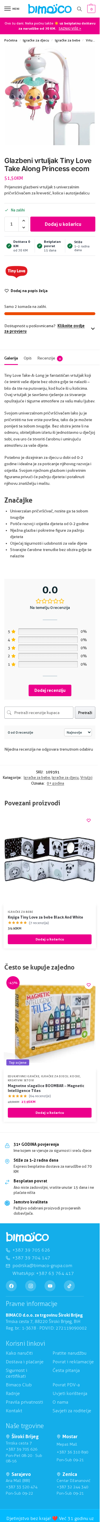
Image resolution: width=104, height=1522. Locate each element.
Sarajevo (21, 1474)
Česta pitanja (66, 1370)
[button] (90, 9)
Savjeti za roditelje (72, 1410)
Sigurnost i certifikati (16, 1373)
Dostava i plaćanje (25, 1361)
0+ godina (55, 783)
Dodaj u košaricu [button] (50, 939)
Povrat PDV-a (66, 1384)
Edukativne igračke (24, 1076)
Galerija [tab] (11, 358)
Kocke (75, 1076)
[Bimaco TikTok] (69, 1285)
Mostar (69, 1436)
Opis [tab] (27, 358)
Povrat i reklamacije (73, 1361)
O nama (60, 1402)
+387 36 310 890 (72, 1452)
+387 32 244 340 (72, 1487)
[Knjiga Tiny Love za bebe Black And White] (49, 859)
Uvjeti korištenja (70, 1393)
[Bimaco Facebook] (11, 1285)
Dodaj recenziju (50, 690)
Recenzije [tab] (49, 358)
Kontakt (14, 1410)
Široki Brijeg (25, 1436)
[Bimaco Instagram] (30, 1285)
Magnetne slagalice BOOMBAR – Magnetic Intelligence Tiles (46, 1088)
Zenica (69, 1474)
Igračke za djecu (36, 40)
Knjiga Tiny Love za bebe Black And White (45, 917)
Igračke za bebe (67, 40)
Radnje (13, 1393)
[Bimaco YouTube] (49, 1285)
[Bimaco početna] (27, 1237)
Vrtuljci (91, 40)
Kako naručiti (19, 1353)
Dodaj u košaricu (63, 224)
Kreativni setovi (21, 1080)
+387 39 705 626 (21, 1449)
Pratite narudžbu (69, 1353)
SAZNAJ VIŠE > (70, 28)
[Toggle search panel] (79, 9)
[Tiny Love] (16, 272)
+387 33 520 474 (21, 1487)
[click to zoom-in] (50, 96)
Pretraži (85, 712)
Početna (10, 40)
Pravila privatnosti (24, 1402)
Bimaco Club (19, 1384)
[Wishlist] (88, 820)
